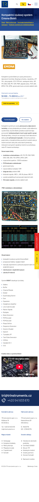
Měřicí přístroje (11, 22)
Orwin (36, 466)
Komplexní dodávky (10, 443)
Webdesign (31, 466)
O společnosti (8, 450)
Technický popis (9, 120)
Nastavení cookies (29, 459)
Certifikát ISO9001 (28, 445)
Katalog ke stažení (29, 450)
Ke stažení (25, 120)
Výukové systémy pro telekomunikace (21, 25)
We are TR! (26, 448)
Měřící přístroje (8, 445)
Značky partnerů (28, 453)
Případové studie (9, 448)
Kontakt (6, 453)
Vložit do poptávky (9, 103)
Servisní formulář (28, 455)
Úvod (3, 22)
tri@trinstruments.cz (8, 429)
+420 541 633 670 (18, 400)
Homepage (7, 441)
